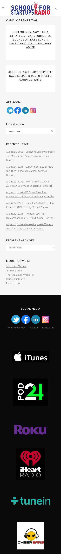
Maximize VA (13, 283)
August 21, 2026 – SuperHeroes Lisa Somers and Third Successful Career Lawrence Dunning (29, 170)
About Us (33, 327)
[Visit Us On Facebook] (17, 113)
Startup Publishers (15, 279)
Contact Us (48, 327)
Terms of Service (16, 327)
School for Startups (16, 266)
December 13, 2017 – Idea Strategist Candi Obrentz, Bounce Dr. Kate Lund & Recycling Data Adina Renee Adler (30, 40)
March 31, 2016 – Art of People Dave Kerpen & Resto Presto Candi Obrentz (31, 76)
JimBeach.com (14, 270)
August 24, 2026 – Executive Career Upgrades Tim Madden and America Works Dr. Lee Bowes (30, 156)
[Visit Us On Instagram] (33, 113)
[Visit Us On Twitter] (10, 113)
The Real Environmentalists (20, 275)
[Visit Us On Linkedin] (25, 113)
